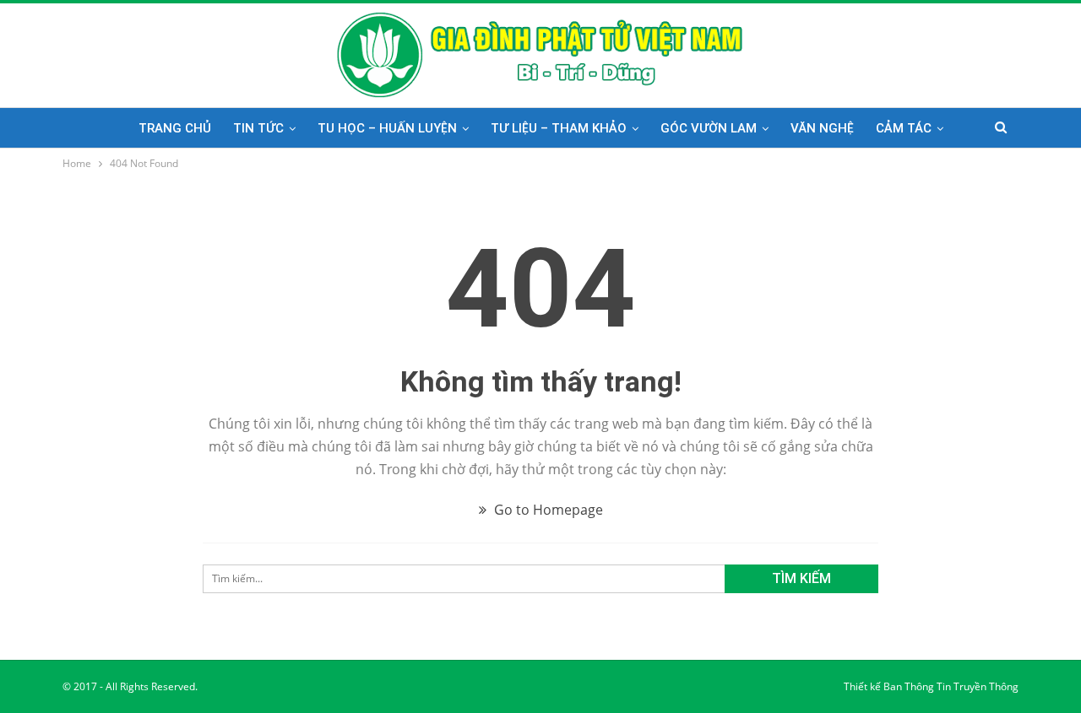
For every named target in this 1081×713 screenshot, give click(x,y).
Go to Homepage (547, 509)
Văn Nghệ (822, 128)
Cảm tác (904, 128)
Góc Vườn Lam (708, 128)
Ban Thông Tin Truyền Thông (951, 686)
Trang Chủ (175, 128)
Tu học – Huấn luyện (387, 128)
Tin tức (258, 128)
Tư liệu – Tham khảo (559, 128)
